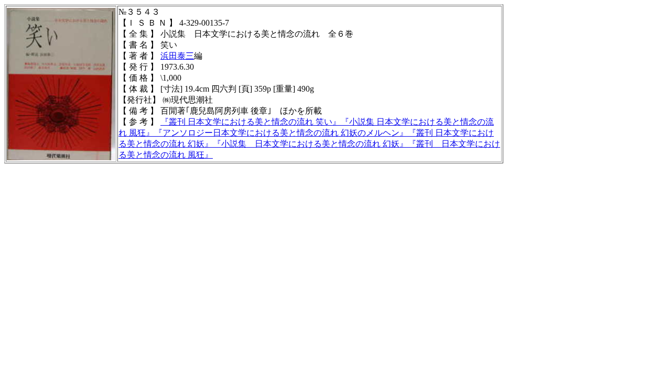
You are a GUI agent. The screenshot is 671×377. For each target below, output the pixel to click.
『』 (250, 121)
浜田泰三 (177, 55)
